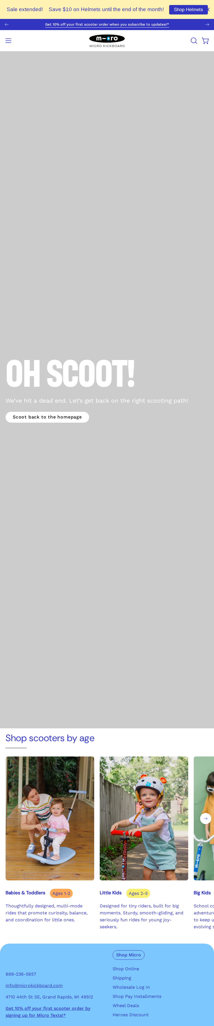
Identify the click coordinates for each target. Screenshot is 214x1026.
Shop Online (126, 968)
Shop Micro (128, 955)
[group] (107, 24)
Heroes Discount (131, 1014)
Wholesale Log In (131, 987)
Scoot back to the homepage (47, 417)
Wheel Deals (126, 1005)
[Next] (207, 24)
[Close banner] (208, 9)
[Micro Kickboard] (107, 40)
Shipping (122, 978)
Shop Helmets (188, 9)
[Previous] (6, 24)
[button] (193, 41)
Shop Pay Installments (137, 996)
